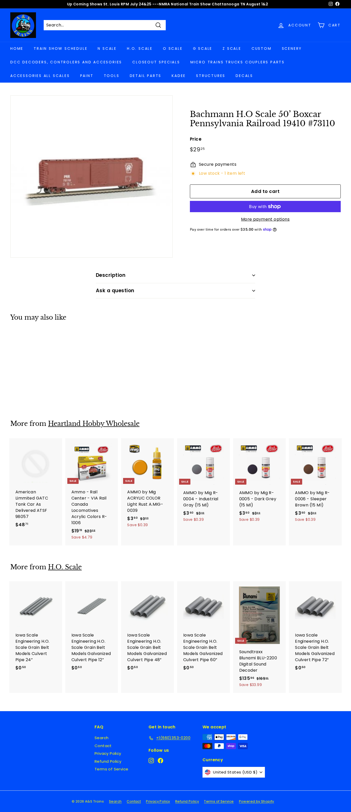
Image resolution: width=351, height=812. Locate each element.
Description (110, 275)
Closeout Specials (156, 62)
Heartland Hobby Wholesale (94, 424)
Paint (87, 75)
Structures (210, 75)
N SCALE (107, 48)
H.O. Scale (140, 48)
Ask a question (115, 290)
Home (16, 48)
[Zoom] (91, 176)
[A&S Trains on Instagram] (151, 760)
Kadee (179, 75)
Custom (262, 48)
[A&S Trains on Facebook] (160, 760)
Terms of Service (111, 769)
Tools (111, 75)
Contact (103, 745)
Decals (244, 75)
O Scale (173, 48)
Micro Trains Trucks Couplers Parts (237, 62)
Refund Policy (108, 761)
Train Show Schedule (60, 48)
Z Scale (232, 48)
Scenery (292, 48)
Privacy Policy (108, 753)
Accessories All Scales (40, 75)
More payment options (265, 219)
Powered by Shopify (256, 801)
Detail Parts (146, 75)
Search (101, 737)
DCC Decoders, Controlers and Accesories (66, 62)
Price (195, 139)
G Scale (203, 48)
